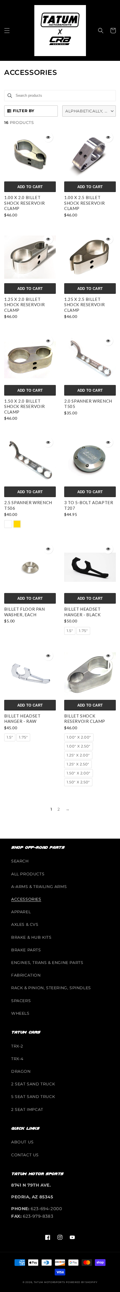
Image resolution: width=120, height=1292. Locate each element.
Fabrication (26, 975)
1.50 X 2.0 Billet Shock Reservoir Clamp (24, 406)
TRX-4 (17, 1058)
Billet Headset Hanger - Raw (22, 718)
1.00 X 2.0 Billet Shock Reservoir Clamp (24, 203)
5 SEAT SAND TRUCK (33, 1096)
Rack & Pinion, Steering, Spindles (51, 987)
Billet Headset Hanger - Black (82, 611)
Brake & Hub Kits (31, 937)
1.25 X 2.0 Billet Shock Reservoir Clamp (24, 305)
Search (20, 861)
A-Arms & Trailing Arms (39, 886)
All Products (27, 873)
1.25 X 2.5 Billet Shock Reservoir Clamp (84, 305)
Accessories (26, 899)
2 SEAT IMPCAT (27, 1109)
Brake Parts (26, 949)
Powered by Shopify (81, 1282)
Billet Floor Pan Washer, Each (24, 611)
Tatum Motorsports (49, 1282)
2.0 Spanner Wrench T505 (88, 403)
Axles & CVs (25, 924)
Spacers (21, 1000)
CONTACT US (25, 1154)
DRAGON (21, 1071)
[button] (7, 30)
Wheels (20, 1013)
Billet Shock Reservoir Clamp (84, 718)
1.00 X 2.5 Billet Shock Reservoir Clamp (84, 203)
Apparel (21, 911)
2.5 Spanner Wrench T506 (28, 505)
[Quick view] (48, 137)
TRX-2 (17, 1046)
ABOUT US (22, 1142)
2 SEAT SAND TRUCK (33, 1083)
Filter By (23, 110)
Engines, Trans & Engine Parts (47, 962)
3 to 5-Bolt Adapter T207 (88, 505)
